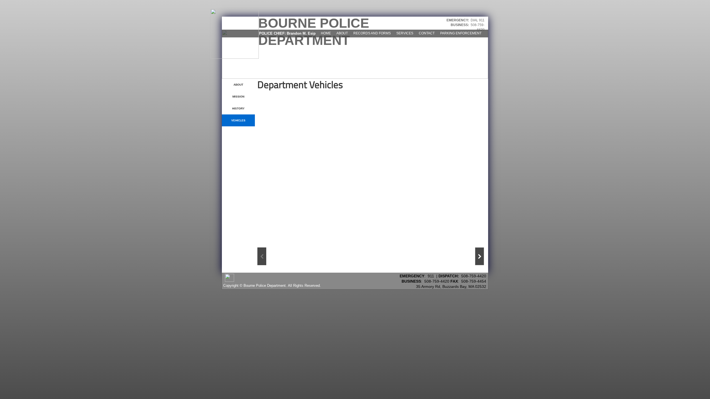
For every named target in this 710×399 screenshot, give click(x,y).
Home (326, 33)
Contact (427, 33)
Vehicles (238, 120)
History (238, 108)
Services (404, 33)
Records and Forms (372, 33)
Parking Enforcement (460, 33)
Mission (238, 96)
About (342, 33)
